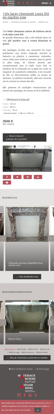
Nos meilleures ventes (22, 368)
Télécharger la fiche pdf (17, 99)
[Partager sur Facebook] (7, 177)
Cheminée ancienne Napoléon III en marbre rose (25, 264)
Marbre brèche (42, 352)
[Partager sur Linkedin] (38, 177)
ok (38, 410)
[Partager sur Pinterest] (27, 177)
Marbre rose (43, 22)
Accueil (5, 22)
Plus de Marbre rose (28, 276)
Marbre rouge (14, 352)
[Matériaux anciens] (27, 378)
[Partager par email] (7, 182)
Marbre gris (21, 349)
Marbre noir (33, 349)
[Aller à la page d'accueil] (10, 3)
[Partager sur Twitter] (17, 177)
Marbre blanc (14, 338)
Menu (45, 3)
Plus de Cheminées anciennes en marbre (28, 357)
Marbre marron (28, 352)
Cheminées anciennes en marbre (23, 22)
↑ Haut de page (42, 368)
